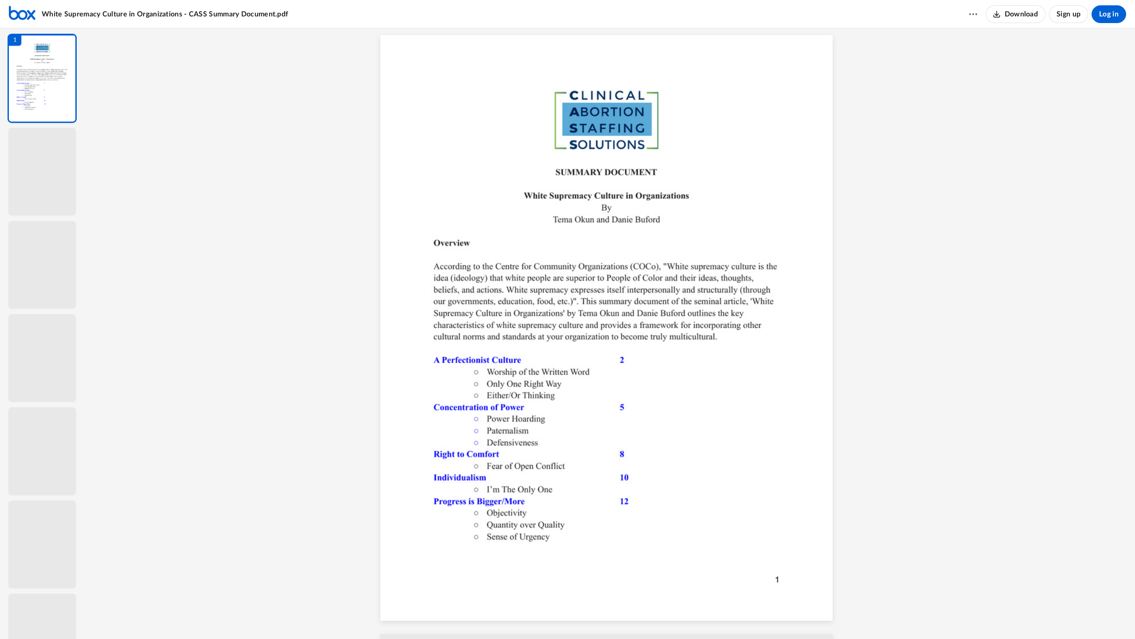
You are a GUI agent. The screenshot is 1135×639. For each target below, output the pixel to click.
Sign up (1068, 14)
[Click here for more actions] (973, 14)
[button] (42, 78)
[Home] (22, 14)
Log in (1109, 14)
